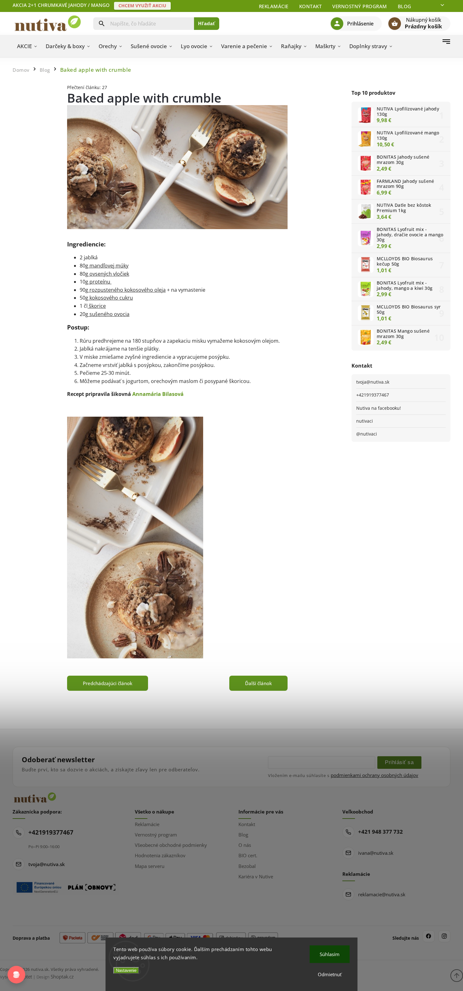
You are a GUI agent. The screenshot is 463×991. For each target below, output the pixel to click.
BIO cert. (247, 855)
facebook (429, 936)
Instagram (444, 936)
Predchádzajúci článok (107, 683)
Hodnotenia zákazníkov (160, 855)
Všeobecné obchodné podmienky (171, 845)
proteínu (99, 281)
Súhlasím (330, 954)
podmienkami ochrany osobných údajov (374, 775)
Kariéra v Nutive (255, 876)
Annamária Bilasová (158, 394)
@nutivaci (366, 434)
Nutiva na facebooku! (378, 408)
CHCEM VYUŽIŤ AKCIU (142, 5)
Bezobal (247, 866)
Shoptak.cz (62, 976)
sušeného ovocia (108, 314)
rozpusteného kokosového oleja (127, 289)
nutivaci (364, 421)
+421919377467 (372, 395)
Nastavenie (126, 970)
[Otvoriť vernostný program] (16, 974)
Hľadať (206, 23)
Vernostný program (359, 6)
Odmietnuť (329, 974)
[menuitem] (27, 46)
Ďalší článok (258, 683)
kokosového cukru (110, 297)
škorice (97, 305)
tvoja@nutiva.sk (372, 382)
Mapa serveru (149, 866)
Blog (404, 6)
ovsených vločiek (108, 273)
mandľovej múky (108, 265)
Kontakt (310, 6)
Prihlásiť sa (399, 762)
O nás (244, 845)
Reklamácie (274, 6)
